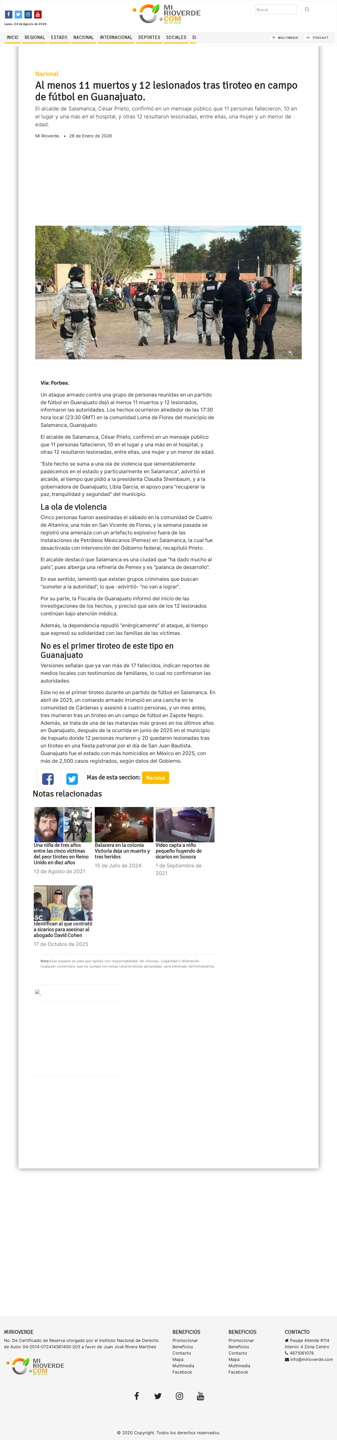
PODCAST (320, 37)
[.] (38, 993)
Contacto (181, 1353)
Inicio (13, 37)
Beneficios (182, 1346)
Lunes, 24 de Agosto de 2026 (25, 23)
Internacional (116, 37)
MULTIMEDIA (288, 37)
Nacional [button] (155, 777)
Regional (35, 37)
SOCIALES (176, 37)
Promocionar (185, 1340)
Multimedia (183, 1365)
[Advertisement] (168, 180)
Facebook (182, 1372)
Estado (59, 37)
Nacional (83, 37)
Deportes (149, 37)
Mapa (178, 1359)
